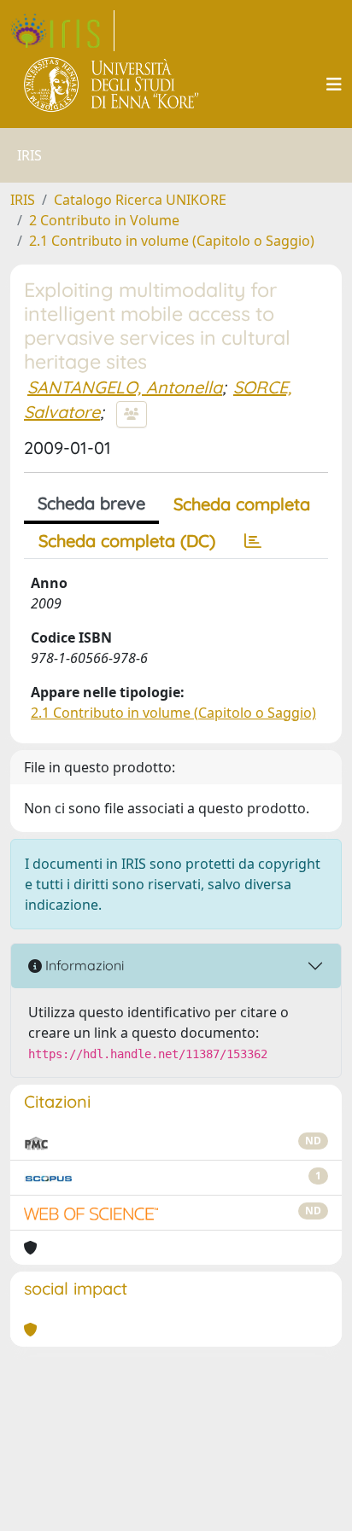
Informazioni (83, 965)
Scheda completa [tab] (241, 504)
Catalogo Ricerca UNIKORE (140, 199)
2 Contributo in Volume (104, 220)
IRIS (22, 199)
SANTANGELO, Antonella (124, 387)
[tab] (253, 541)
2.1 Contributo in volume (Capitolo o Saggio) (171, 240)
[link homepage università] (112, 84)
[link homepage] (62, 30)
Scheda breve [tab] (91, 503)
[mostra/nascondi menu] (334, 84)
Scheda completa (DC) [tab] (126, 540)
